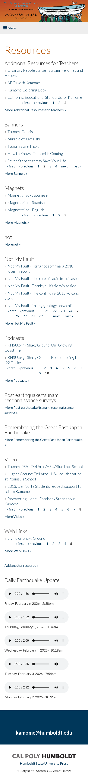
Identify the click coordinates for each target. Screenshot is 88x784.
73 (63, 311)
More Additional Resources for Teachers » (35, 110)
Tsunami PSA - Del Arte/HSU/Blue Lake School (45, 466)
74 (70, 311)
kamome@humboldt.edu (44, 732)
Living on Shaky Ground (26, 538)
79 (41, 316)
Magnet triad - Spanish (26, 202)
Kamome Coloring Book (26, 90)
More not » (12, 244)
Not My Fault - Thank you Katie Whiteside (41, 285)
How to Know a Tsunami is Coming (35, 153)
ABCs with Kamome (23, 82)
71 (47, 311)
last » (77, 166)
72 (55, 311)
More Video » (14, 516)
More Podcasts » (16, 380)
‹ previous (41, 102)
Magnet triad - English (25, 209)
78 (33, 316)
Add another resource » (21, 565)
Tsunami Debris (20, 131)
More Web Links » (17, 551)
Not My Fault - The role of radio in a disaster (43, 278)
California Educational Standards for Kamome (44, 97)
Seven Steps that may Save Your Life (36, 160)
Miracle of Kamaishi (23, 139)
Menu (11, 28)
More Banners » (16, 173)
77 (25, 316)
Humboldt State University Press (44, 763)
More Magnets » (16, 222)
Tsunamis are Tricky (23, 146)
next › (65, 166)
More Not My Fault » (20, 323)
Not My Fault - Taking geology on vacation (41, 305)
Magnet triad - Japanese (27, 195)
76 (17, 316)
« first (26, 102)
